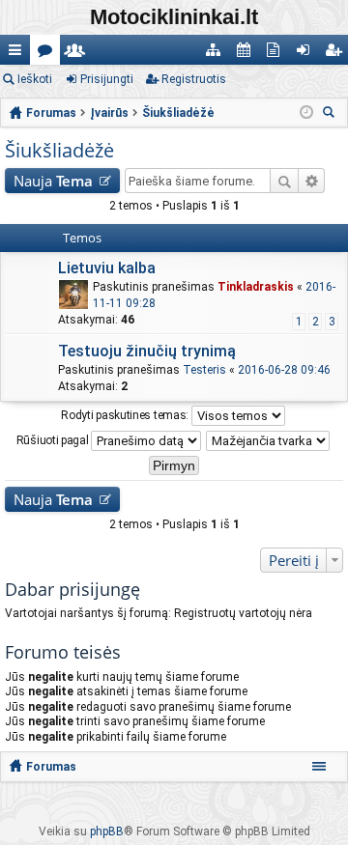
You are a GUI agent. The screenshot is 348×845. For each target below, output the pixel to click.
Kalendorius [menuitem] (247, 53)
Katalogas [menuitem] (217, 53)
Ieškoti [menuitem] (331, 114)
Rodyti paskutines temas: (126, 414)
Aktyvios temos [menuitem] (277, 53)
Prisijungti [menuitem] (307, 53)
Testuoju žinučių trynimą (147, 351)
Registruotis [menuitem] (337, 53)
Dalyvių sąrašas (79, 53)
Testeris (204, 370)
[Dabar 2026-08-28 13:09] (306, 113)
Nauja (53, 180)
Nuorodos (19, 53)
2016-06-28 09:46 (284, 370)
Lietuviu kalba (107, 268)
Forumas (51, 767)
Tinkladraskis (256, 287)
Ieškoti (34, 79)
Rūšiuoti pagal (54, 439)
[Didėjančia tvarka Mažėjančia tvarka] (269, 441)
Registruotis (193, 79)
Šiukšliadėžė (59, 150)
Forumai (49, 53)
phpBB (107, 831)
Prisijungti (106, 79)
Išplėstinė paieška (312, 180)
